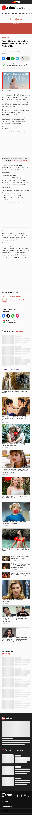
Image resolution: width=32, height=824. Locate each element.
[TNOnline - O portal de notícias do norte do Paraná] (8, 8)
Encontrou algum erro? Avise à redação (13, 300)
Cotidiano (16, 19)
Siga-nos (23, 58)
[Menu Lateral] (2, 13)
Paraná (28, 13)
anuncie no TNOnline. (21, 160)
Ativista (5, 296)
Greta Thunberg (16, 296)
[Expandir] (29, 811)
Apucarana (7, 13)
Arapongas (14, 13)
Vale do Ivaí (22, 13)
